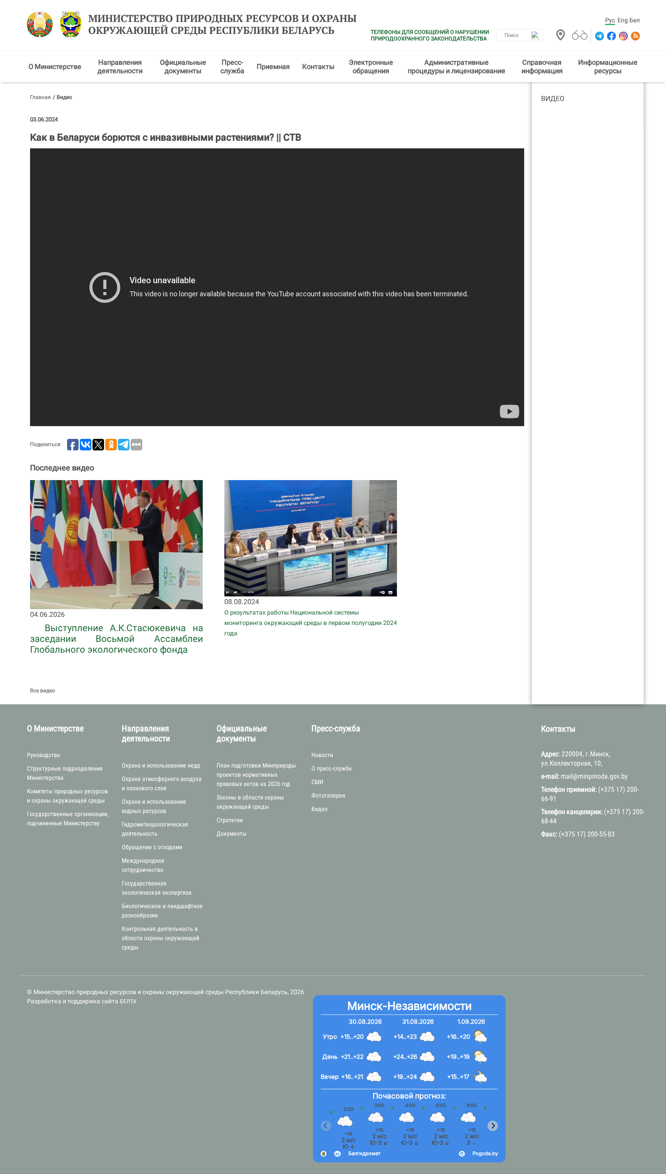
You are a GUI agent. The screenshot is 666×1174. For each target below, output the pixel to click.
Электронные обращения (371, 66)
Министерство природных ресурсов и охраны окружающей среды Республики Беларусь (222, 24)
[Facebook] (610, 36)
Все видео (42, 690)
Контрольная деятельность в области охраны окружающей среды (160, 938)
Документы (232, 833)
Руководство (43, 755)
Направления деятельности (120, 66)
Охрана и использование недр (161, 765)
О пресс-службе (331, 768)
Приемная (273, 66)
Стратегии (230, 820)
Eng (622, 20)
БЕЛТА (128, 1001)
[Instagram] (622, 36)
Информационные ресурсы (607, 66)
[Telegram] (599, 36)
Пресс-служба (232, 66)
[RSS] (634, 36)
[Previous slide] (326, 1126)
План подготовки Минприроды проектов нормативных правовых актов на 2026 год (256, 775)
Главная (40, 97)
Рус (610, 20)
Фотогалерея (328, 795)
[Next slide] (493, 1126)
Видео (552, 98)
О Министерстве (55, 66)
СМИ (317, 782)
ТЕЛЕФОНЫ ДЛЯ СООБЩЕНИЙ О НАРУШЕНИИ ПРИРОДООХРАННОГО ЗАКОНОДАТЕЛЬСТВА (430, 35)
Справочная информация (542, 66)
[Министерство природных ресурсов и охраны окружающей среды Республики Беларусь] (41, 24)
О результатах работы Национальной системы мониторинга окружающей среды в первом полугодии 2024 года (310, 623)
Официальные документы (183, 66)
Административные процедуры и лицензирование (456, 66)
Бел (634, 20)
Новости (322, 755)
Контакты (318, 66)
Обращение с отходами (152, 847)
